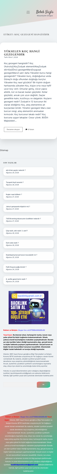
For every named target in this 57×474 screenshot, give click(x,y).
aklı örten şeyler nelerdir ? (16, 170)
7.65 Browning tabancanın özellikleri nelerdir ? (23, 219)
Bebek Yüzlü (44, 12)
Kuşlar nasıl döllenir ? (14, 194)
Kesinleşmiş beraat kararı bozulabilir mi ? (21, 255)
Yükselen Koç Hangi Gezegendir (22, 53)
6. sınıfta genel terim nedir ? (16, 279)
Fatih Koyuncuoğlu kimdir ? (16, 267)
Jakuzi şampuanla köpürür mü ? (18, 206)
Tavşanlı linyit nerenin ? (14, 182)
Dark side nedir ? (12, 243)
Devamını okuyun (15, 130)
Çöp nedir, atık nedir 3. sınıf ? (17, 231)
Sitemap (4, 150)
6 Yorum (31, 129)
